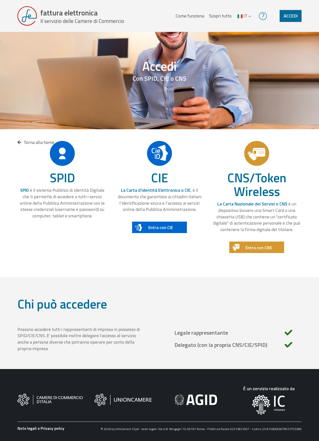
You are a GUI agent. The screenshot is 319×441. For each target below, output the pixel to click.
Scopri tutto (220, 15)
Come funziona (190, 15)
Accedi (291, 15)
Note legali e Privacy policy (40, 428)
